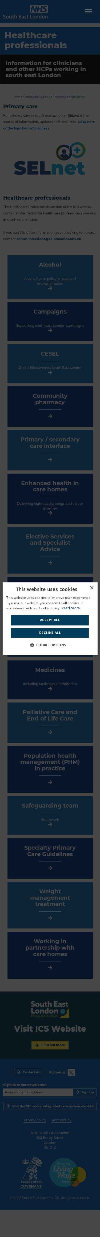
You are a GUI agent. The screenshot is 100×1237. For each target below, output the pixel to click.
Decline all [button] (50, 632)
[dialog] (49, 618)
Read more (70, 608)
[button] (50, 645)
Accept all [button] (50, 620)
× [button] (92, 588)
